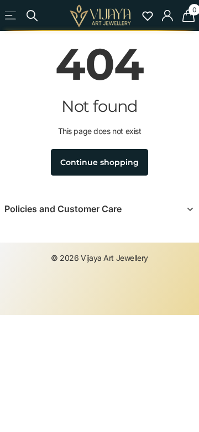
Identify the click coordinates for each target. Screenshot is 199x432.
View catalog (10, 16)
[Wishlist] (147, 15)
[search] (32, 16)
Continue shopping (99, 162)
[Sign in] (168, 15)
